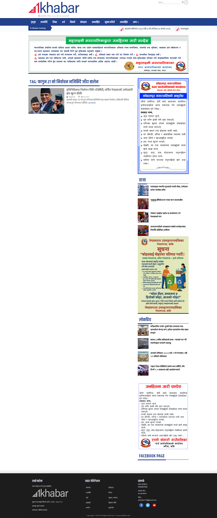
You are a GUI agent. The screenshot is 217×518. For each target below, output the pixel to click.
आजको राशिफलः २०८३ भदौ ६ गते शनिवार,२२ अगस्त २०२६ (139, 29)
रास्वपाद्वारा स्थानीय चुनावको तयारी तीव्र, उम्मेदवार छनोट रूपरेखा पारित (169, 188)
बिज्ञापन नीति (112, 502)
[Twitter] (148, 505)
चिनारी (72, 22)
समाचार (88, 487)
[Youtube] (154, 505)
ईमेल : (140, 497)
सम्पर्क (88, 507)
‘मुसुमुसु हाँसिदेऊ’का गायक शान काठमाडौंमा (166, 200)
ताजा (142, 180)
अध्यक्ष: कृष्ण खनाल (38, 506)
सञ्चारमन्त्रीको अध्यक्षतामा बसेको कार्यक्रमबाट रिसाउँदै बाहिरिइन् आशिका (168, 228)
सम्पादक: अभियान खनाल (39, 510)
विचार (54, 22)
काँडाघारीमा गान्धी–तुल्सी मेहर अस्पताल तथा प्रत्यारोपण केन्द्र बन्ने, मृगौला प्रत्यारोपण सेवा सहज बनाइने (169, 330)
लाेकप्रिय (145, 319)
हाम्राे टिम (111, 507)
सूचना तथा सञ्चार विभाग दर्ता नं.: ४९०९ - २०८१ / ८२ (47, 502)
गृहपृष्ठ (33, 22)
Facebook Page (152, 456)
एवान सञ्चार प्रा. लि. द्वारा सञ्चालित (41, 486)
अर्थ (63, 22)
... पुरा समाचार (91, 102)
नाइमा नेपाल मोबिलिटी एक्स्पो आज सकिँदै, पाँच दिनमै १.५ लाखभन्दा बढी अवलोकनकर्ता (167, 368)
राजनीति (44, 22)
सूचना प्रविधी (110, 22)
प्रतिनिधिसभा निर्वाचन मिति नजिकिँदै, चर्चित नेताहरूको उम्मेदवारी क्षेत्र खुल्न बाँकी (99, 91)
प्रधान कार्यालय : (143, 484)
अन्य (135, 22)
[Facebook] (141, 505)
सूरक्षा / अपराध (112, 497)
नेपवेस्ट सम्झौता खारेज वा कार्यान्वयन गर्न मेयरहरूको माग (165, 215)
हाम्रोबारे (88, 502)
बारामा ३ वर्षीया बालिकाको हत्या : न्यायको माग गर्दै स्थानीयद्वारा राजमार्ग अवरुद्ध (168, 341)
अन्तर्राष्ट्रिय (96, 22)
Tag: (64, 81)
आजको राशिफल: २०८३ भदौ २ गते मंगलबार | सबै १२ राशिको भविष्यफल (168, 354)
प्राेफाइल (83, 22)
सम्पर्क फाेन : (142, 491)
